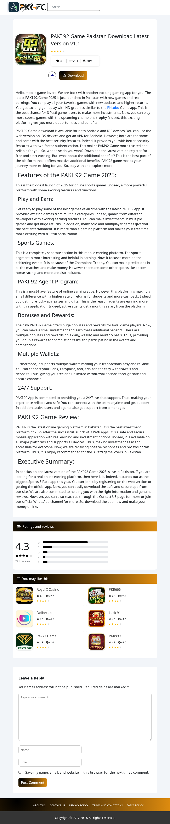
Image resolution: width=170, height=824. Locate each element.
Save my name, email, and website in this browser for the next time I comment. (87, 772)
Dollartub (44, 612)
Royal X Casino (48, 589)
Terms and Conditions (107, 805)
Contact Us (57, 805)
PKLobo (113, 107)
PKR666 (115, 589)
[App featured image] (24, 595)
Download (75, 75)
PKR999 (115, 636)
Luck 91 (115, 612)
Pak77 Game (46, 636)
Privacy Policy (78, 805)
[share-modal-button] (52, 75)
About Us (39, 805)
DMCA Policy (135, 805)
